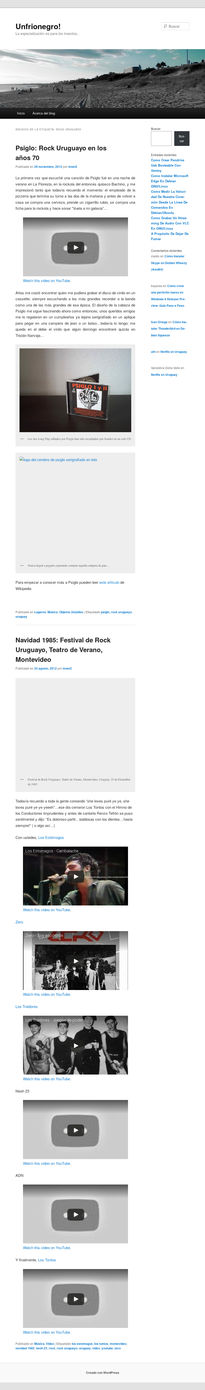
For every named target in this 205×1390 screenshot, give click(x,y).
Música (53, 612)
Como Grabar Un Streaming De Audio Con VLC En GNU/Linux (170, 223)
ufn (153, 351)
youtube (107, 1348)
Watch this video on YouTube (46, 280)
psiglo (105, 612)
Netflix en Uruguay (173, 351)
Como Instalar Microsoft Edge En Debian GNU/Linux (169, 181)
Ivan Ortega (159, 322)
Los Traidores (27, 1006)
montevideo (118, 1343)
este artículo (109, 582)
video (96, 1348)
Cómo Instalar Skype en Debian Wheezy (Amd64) (169, 263)
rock (52, 1348)
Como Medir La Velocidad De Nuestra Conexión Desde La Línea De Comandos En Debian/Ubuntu (169, 202)
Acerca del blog (43, 113)
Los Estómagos (51, 837)
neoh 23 (41, 1348)
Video (50, 1343)
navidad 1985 (25, 1348)
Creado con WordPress (102, 1372)
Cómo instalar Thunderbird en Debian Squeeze (169, 328)
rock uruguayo (121, 612)
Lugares (40, 612)
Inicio (21, 113)
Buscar (155, 128)
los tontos (101, 1343)
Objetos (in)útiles (71, 612)
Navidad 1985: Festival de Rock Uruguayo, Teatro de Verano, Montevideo (63, 649)
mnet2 (72, 166)
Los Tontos (47, 1259)
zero (117, 1348)
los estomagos (82, 1343)
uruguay (21, 616)
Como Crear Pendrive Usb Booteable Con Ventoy (167, 165)
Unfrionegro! (38, 26)
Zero (19, 921)
